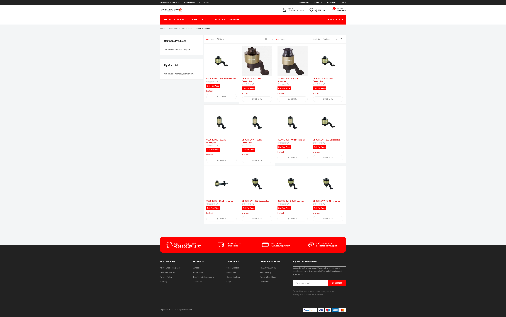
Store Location (233, 268)
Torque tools (186, 29)
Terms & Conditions (268, 277)
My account (304, 2)
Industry (163, 282)
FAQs (344, 2)
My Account (232, 272)
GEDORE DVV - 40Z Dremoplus (291, 140)
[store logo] (171, 10)
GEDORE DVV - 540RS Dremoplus (221, 79)
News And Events (167, 272)
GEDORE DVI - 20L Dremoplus (291, 201)
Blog (204, 19)
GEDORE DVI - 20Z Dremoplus (255, 201)
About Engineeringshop (170, 268)
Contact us (219, 19)
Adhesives (197, 282)
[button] (170, 3)
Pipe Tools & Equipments (203, 277)
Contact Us (331, 2)
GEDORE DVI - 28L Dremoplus (219, 201)
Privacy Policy (166, 277)
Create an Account (296, 10)
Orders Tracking (233, 277)
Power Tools (198, 272)
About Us (318, 2)
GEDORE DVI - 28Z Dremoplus (326, 140)
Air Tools (196, 268)
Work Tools (173, 29)
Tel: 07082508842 (268, 268)
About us (234, 19)
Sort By (316, 39)
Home (194, 19)
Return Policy (265, 272)
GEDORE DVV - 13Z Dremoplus (326, 201)
